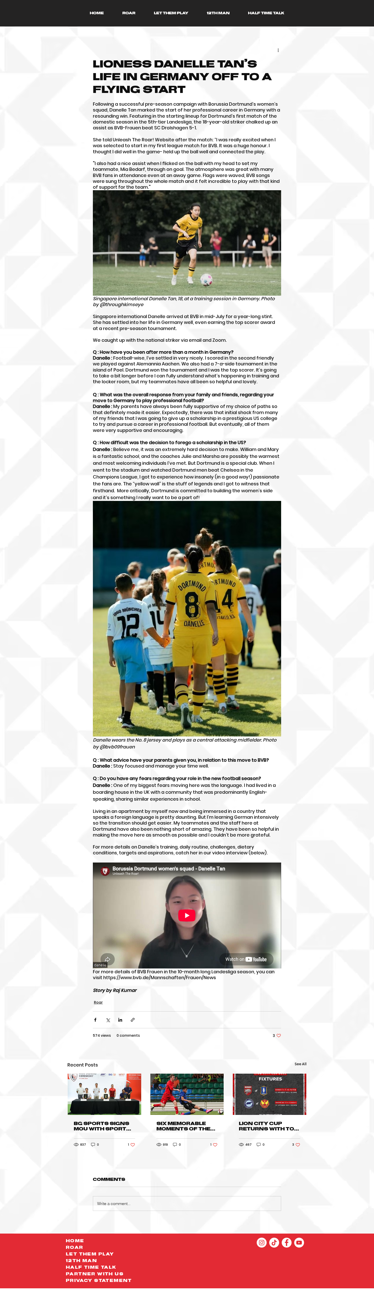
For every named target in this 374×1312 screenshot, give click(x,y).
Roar (98, 1002)
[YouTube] (299, 1243)
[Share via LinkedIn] (120, 1019)
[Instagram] (262, 1243)
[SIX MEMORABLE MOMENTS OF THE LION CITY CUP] (187, 1094)
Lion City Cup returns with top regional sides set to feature (268, 1126)
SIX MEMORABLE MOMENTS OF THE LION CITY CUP (183, 1126)
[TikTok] (274, 1243)
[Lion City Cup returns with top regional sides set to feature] (269, 1094)
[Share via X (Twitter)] (107, 1019)
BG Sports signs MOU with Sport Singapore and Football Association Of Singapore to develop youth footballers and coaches (103, 1126)
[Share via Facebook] (95, 1019)
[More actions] (278, 50)
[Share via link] (132, 1019)
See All (301, 1064)
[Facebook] (287, 1243)
